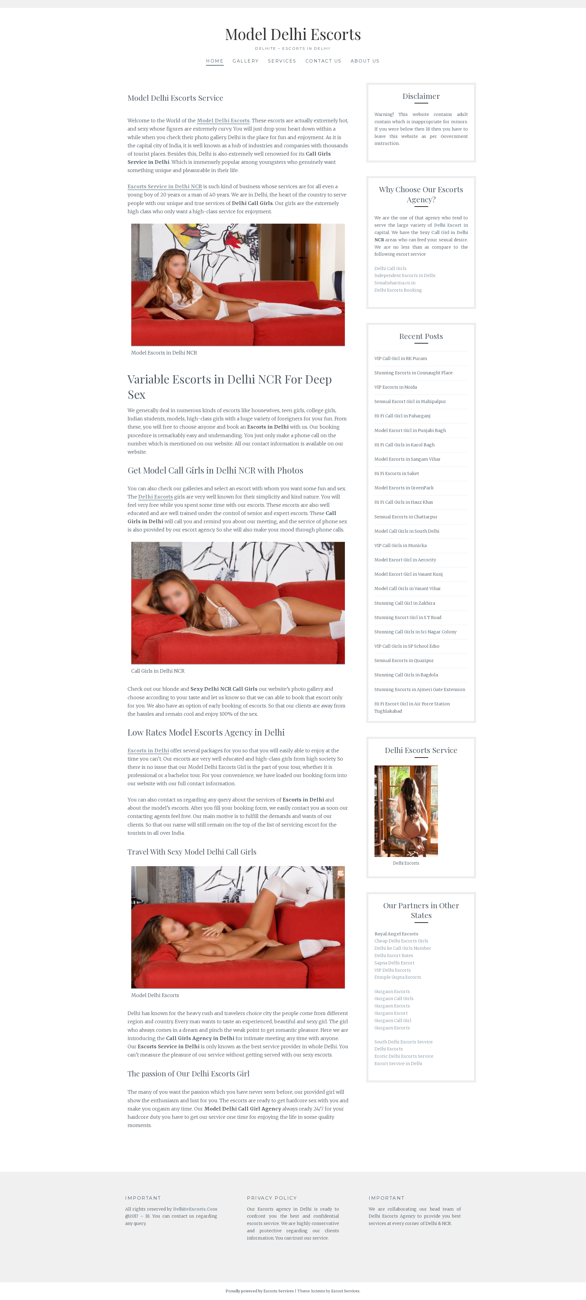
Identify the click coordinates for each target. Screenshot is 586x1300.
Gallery (246, 61)
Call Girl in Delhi (449, 232)
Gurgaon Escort (391, 1013)
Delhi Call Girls (390, 268)
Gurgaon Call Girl (392, 1020)
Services (282, 61)
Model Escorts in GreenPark (404, 488)
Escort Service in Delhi (398, 1063)
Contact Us (324, 61)
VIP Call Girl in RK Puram (400, 358)
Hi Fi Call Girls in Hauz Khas (403, 502)
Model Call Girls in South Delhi (407, 531)
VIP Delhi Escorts (392, 970)
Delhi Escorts (388, 1049)
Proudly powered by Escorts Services (260, 1291)
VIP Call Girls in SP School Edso (407, 646)
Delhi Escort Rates (393, 955)
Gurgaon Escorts (392, 991)
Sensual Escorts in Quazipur (404, 660)
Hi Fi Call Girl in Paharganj (402, 416)
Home (215, 61)
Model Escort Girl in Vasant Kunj (408, 574)
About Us (365, 61)
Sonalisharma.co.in (394, 283)
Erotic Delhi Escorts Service (403, 1056)
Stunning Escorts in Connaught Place (413, 373)
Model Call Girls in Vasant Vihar (407, 588)
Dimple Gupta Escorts (397, 977)
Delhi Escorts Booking (398, 290)
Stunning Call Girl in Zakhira (404, 603)
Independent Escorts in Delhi (405, 275)
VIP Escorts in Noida (395, 387)
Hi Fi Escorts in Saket (396, 473)
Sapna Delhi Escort (394, 963)
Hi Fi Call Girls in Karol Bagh (404, 445)
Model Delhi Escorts (293, 33)
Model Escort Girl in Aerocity (405, 560)
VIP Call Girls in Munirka (400, 545)
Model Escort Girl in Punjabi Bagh (410, 430)
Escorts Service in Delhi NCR (165, 186)
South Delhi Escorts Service (403, 1042)
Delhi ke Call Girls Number (402, 948)
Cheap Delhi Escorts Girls (401, 941)
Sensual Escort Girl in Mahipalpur (410, 401)
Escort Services (345, 1291)
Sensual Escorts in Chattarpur (406, 517)
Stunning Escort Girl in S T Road (407, 617)
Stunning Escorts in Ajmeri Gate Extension (419, 689)
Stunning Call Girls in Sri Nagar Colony (415, 632)
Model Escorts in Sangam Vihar (407, 459)
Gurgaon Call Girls (394, 998)
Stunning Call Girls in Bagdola (406, 675)
